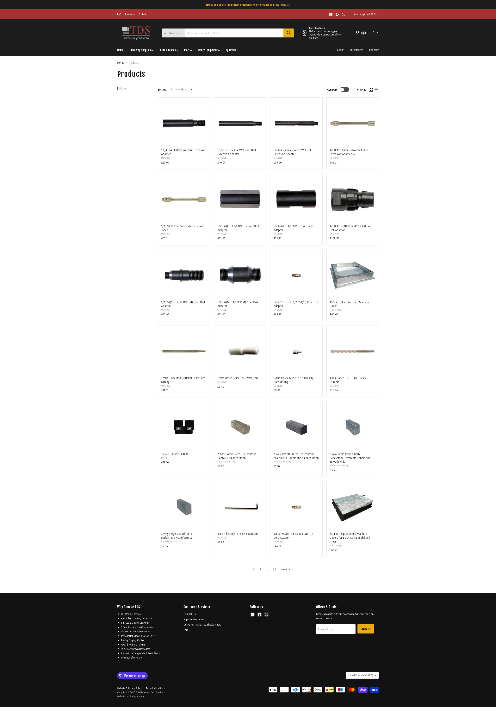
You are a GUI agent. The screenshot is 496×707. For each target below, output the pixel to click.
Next (284, 569)
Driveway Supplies (141, 50)
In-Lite (164, 457)
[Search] (288, 33)
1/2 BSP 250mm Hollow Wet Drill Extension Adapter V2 (349, 152)
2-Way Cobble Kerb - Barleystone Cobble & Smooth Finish (236, 456)
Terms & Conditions (155, 688)
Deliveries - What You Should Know (202, 624)
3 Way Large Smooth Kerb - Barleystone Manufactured (177, 535)
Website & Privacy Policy (129, 688)
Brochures (130, 14)
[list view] (376, 89)
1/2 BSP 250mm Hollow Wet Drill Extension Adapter (292, 152)
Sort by (162, 89)
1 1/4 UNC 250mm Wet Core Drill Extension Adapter (236, 152)
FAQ (119, 14)
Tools (187, 50)
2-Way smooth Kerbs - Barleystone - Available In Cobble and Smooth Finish (296, 456)
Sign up (366, 629)
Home (120, 50)
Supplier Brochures (193, 619)
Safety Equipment (208, 50)
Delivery (374, 50)
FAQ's (186, 630)
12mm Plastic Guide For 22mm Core (237, 378)
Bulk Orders (356, 50)
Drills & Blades (167, 50)
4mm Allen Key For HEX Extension (237, 534)
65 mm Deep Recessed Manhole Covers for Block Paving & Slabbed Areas (350, 537)
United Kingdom (364, 14)
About (340, 50)
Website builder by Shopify (130, 696)
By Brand (231, 50)
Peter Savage (336, 309)
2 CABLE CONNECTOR (174, 454)
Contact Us (189, 614)
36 (274, 569)
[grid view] (371, 89)
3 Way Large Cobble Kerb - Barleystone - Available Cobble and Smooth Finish (350, 457)
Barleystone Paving (226, 461)
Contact (142, 14)
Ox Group (165, 157)
